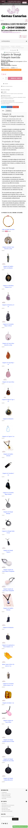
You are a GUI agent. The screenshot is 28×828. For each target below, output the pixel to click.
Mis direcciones (5, 808)
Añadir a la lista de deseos (7, 86)
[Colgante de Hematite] (8, 410)
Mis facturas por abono (6, 806)
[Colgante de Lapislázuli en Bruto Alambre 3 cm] (8, 637)
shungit (9, 129)
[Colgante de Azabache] (8, 619)
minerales (21, 179)
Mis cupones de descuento (7, 811)
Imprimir (6, 83)
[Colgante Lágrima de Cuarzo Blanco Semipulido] (8, 561)
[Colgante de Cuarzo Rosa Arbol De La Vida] (8, 335)
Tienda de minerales (5, 46)
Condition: (13, 67)
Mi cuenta (4, 801)
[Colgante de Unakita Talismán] (8, 446)
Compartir (10, 106)
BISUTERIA (18, 46)
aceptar (24, 2)
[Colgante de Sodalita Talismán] (8, 600)
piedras (4, 187)
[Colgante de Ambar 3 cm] (8, 694)
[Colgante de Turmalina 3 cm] (8, 465)
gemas (16, 201)
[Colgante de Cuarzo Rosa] (8, 373)
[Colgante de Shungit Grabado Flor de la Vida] (8, 751)
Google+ (16, 106)
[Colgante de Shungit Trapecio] (8, 542)
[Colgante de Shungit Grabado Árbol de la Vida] (8, 731)
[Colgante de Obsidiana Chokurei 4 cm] (8, 277)
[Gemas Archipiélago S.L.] (14, 11)
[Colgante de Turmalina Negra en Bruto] (8, 316)
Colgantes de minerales (5, 47)
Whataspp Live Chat (23, 826)
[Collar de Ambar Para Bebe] (8, 221)
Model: (2, 67)
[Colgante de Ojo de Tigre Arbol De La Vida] (8, 239)
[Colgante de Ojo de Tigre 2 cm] (8, 391)
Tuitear (4, 106)
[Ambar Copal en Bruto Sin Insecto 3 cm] (8, 656)
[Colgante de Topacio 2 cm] (8, 428)
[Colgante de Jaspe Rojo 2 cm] (8, 354)
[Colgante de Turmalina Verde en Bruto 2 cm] (8, 675)
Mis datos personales (6, 809)
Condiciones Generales (6, 797)
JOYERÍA (13, 46)
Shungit (8, 64)
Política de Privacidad (6, 795)
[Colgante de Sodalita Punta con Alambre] (8, 258)
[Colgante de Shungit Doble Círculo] (8, 523)
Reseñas (8, 110)
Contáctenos (4, 792)
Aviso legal (4, 798)
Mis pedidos (4, 803)
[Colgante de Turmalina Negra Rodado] (8, 484)
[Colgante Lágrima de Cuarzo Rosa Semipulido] (8, 580)
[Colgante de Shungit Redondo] (8, 503)
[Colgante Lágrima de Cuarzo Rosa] (8, 712)
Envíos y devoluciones (6, 793)
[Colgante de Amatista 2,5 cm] (8, 296)
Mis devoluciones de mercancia (8, 805)
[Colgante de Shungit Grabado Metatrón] (8, 770)
